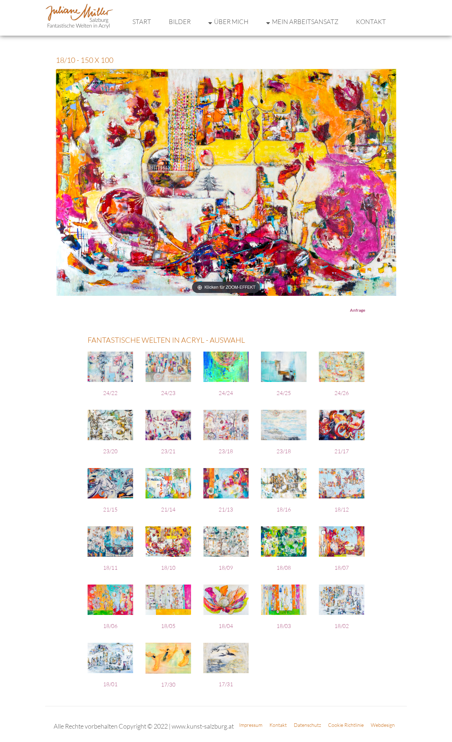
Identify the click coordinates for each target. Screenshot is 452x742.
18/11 (110, 567)
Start (141, 21)
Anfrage (357, 310)
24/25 (283, 393)
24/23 (168, 393)
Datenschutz (307, 725)
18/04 (226, 626)
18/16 (283, 509)
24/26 (341, 393)
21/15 (110, 509)
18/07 (341, 567)
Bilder (180, 21)
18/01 (110, 684)
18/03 (283, 626)
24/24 (226, 393)
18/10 (168, 567)
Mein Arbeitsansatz (305, 21)
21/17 (341, 451)
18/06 (110, 626)
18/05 (168, 626)
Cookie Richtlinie (346, 725)
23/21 (168, 451)
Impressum (250, 725)
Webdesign (383, 725)
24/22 (110, 393)
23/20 (110, 451)
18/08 (283, 567)
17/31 (226, 684)
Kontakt (371, 21)
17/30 (168, 684)
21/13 (226, 509)
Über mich (231, 21)
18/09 (226, 567)
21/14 (168, 509)
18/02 (341, 626)
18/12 (341, 509)
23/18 (226, 451)
